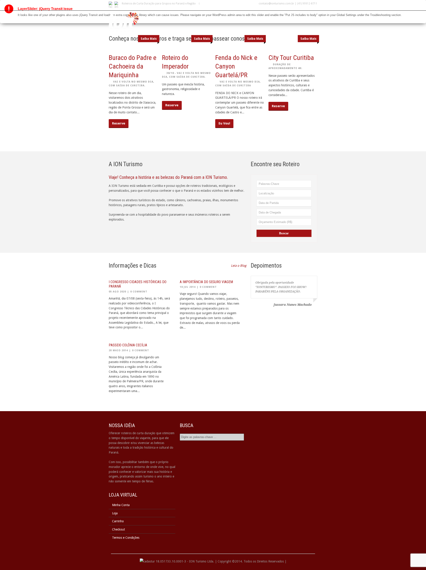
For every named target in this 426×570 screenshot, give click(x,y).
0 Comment (138, 291)
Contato (306, 18)
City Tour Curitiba (291, 57)
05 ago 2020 (117, 291)
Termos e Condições (125, 537)
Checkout (118, 529)
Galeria (241, 18)
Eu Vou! (224, 123)
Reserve (118, 123)
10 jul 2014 (187, 287)
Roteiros (220, 18)
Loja (115, 513)
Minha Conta (121, 505)
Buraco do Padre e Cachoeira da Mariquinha (132, 66)
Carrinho (118, 521)
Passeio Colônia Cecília (128, 345)
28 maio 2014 (118, 350)
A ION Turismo (194, 18)
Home (170, 18)
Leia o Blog (238, 265)
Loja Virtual (265, 18)
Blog (287, 18)
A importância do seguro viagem (206, 282)
